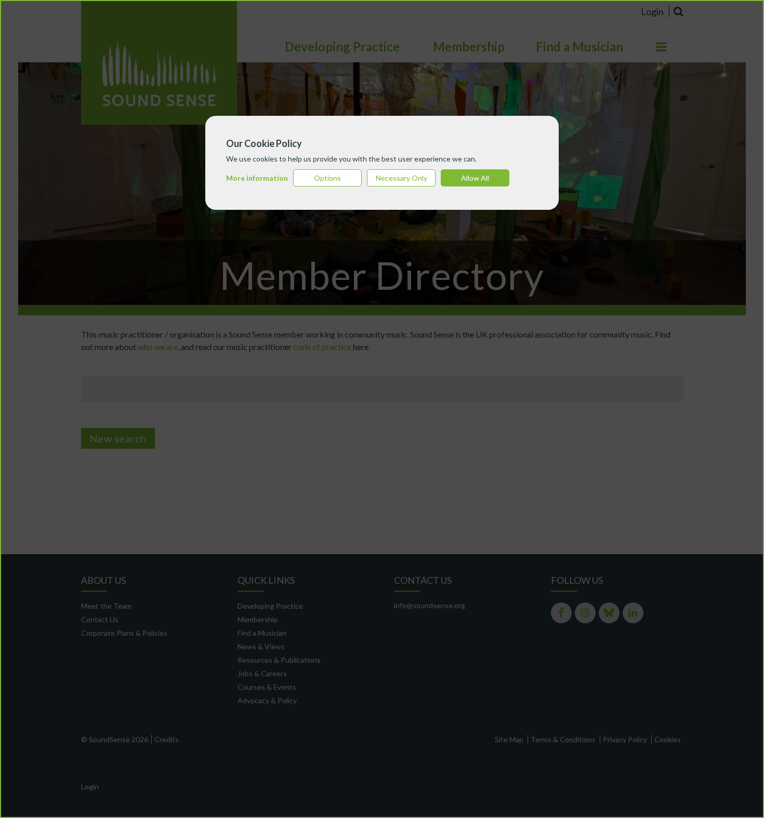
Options (327, 177)
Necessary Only (401, 177)
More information (257, 177)
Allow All (475, 177)
